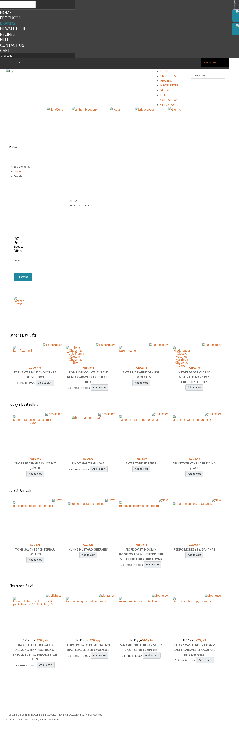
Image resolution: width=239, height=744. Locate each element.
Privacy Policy (38, 719)
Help (4, 39)
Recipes (7, 34)
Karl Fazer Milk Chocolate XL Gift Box (35, 375)
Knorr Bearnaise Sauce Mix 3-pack (35, 465)
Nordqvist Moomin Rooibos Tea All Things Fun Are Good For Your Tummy (141, 554)
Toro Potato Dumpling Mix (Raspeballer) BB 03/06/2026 (88, 647)
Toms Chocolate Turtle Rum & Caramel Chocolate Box (88, 377)
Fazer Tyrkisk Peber (141, 463)
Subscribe (23, 277)
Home (6, 12)
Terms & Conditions (19, 719)
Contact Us (12, 45)
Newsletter (12, 28)
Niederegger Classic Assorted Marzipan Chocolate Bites (194, 377)
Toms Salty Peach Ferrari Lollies (35, 552)
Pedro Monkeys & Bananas (194, 549)
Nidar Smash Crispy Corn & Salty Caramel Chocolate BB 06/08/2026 (194, 649)
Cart (5, 50)
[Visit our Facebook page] (19, 303)
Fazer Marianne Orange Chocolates (141, 375)
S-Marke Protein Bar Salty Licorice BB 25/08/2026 (141, 647)
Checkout (6, 55)
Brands (7, 23)
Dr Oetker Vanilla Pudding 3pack (194, 465)
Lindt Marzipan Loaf (88, 463)
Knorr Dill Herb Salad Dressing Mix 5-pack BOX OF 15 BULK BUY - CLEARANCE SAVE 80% (35, 652)
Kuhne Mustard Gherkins (88, 549)
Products (10, 17)
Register (17, 63)
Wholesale (53, 719)
